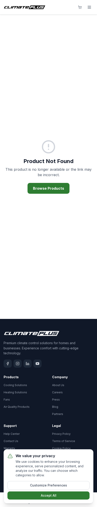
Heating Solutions (15, 392)
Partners (57, 414)
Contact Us (11, 441)
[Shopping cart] (79, 7)
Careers (57, 392)
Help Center (12, 434)
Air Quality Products (17, 406)
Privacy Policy (61, 434)
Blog (55, 406)
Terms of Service (63, 441)
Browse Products (48, 188)
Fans (7, 399)
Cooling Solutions (15, 385)
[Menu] (89, 7)
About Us (58, 385)
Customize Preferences (48, 485)
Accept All (48, 495)
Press (56, 399)
